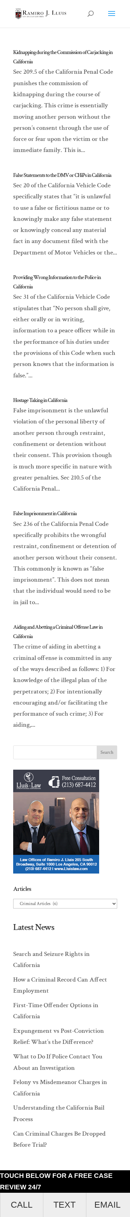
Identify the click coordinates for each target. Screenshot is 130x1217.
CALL (22, 1204)
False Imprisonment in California (45, 513)
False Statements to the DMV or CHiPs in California (62, 175)
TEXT (64, 1204)
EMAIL (107, 1204)
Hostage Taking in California (40, 400)
